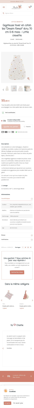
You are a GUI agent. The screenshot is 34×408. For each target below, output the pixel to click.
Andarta (21, 303)
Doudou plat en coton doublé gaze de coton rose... (26, 306)
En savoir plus (18, 403)
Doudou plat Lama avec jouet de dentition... (9, 306)
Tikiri (4, 303)
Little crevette (17, 22)
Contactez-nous (17, 272)
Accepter (7, 403)
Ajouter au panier (11, 126)
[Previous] (3, 90)
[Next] (31, 90)
